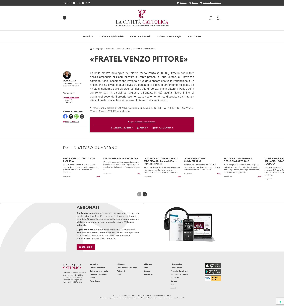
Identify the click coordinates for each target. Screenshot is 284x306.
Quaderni (110, 49)
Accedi (173, 288)
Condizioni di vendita (179, 274)
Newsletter (148, 274)
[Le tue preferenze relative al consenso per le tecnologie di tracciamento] (280, 302)
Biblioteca (148, 264)
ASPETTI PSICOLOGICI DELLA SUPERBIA (79, 159)
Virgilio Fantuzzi (69, 81)
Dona (119, 274)
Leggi (98, 176)
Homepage (98, 49)
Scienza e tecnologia (169, 36)
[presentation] (139, 194)
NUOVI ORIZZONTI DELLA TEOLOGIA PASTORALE (238, 159)
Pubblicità (175, 278)
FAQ (172, 284)
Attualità (87, 36)
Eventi (92, 278)
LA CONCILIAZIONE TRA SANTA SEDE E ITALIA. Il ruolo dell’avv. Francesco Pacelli (161, 161)
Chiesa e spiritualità (112, 36)
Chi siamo (121, 264)
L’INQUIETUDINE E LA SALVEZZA (120, 158)
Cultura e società (140, 36)
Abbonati (121, 271)
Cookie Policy (176, 268)
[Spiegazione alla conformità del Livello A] (213, 278)
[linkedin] (83, 3)
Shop (146, 268)
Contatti (174, 281)
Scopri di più (86, 247)
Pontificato (195, 36)
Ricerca (147, 271)
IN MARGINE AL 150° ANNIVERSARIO (195, 159)
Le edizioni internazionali (127, 268)
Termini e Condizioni (179, 271)
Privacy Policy (176, 264)
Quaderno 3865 (123, 49)
